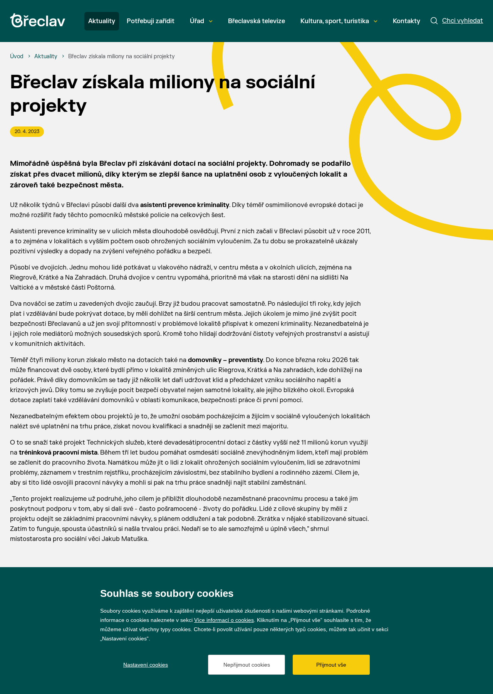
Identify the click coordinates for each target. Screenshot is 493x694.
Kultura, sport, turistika (334, 21)
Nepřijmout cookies (246, 665)
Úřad (197, 21)
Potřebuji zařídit (150, 21)
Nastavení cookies (145, 665)
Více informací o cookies (224, 620)
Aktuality (101, 21)
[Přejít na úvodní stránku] (37, 20)
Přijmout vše (331, 665)
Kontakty (406, 21)
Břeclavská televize (256, 21)
